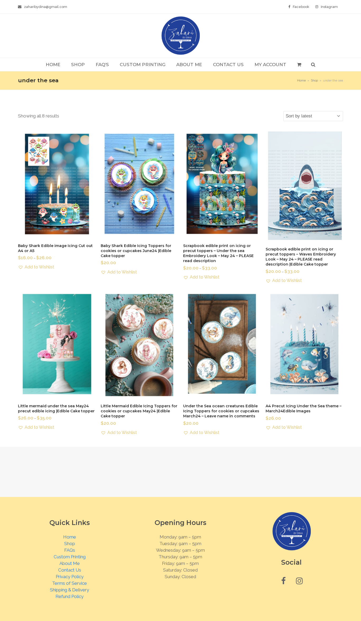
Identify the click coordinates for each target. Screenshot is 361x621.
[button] (299, 64)
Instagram (329, 7)
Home (69, 537)
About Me (69, 563)
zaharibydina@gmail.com (45, 7)
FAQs (69, 550)
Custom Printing (70, 556)
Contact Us (69, 570)
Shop (69, 543)
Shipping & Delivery (69, 589)
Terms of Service (69, 583)
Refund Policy (69, 596)
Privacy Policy (70, 576)
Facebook (301, 7)
